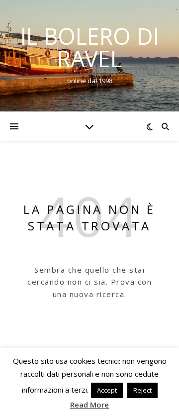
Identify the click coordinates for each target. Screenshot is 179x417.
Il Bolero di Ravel (89, 47)
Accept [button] (107, 390)
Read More (89, 405)
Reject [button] (142, 390)
